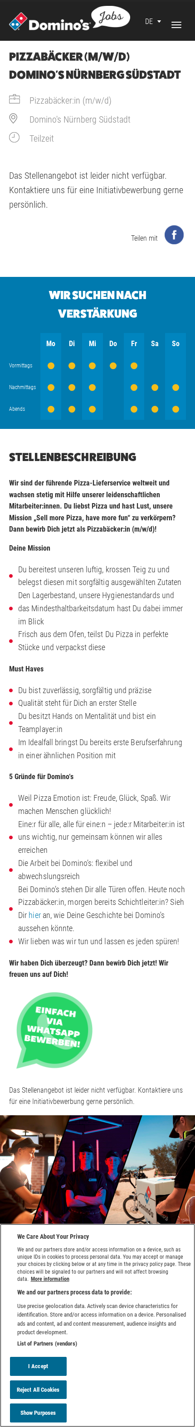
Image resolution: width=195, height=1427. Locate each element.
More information (50, 1279)
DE (149, 21)
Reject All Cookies (38, 1389)
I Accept (38, 1366)
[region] (97, 1325)
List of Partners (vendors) (47, 1343)
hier (34, 915)
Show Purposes (38, 1412)
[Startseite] (69, 17)
